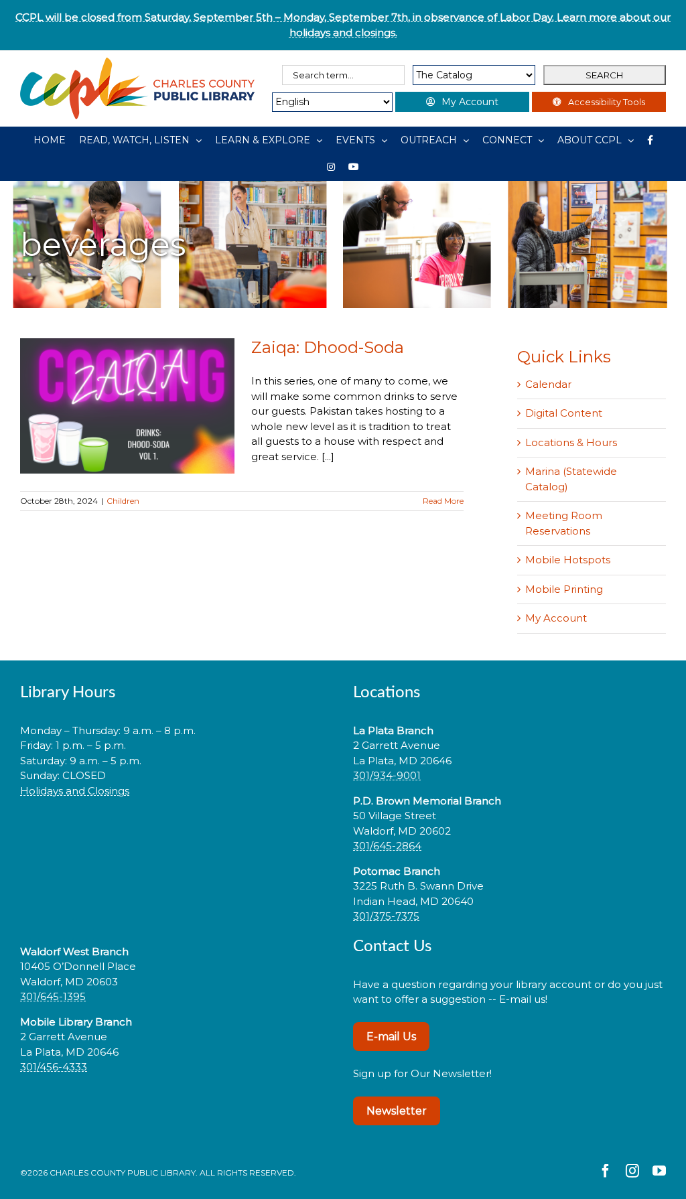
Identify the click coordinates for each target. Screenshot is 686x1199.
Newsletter (396, 1111)
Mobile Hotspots (567, 559)
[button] (176, 832)
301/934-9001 (387, 775)
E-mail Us (391, 1036)
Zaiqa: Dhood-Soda (327, 347)
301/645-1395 (53, 996)
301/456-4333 (53, 1066)
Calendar (548, 384)
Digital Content (563, 413)
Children (123, 501)
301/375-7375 (386, 916)
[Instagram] (331, 166)
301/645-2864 (387, 845)
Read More (443, 501)
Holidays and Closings (74, 790)
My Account (556, 618)
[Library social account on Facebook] (650, 140)
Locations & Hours (571, 442)
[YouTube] (354, 166)
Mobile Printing (564, 589)
